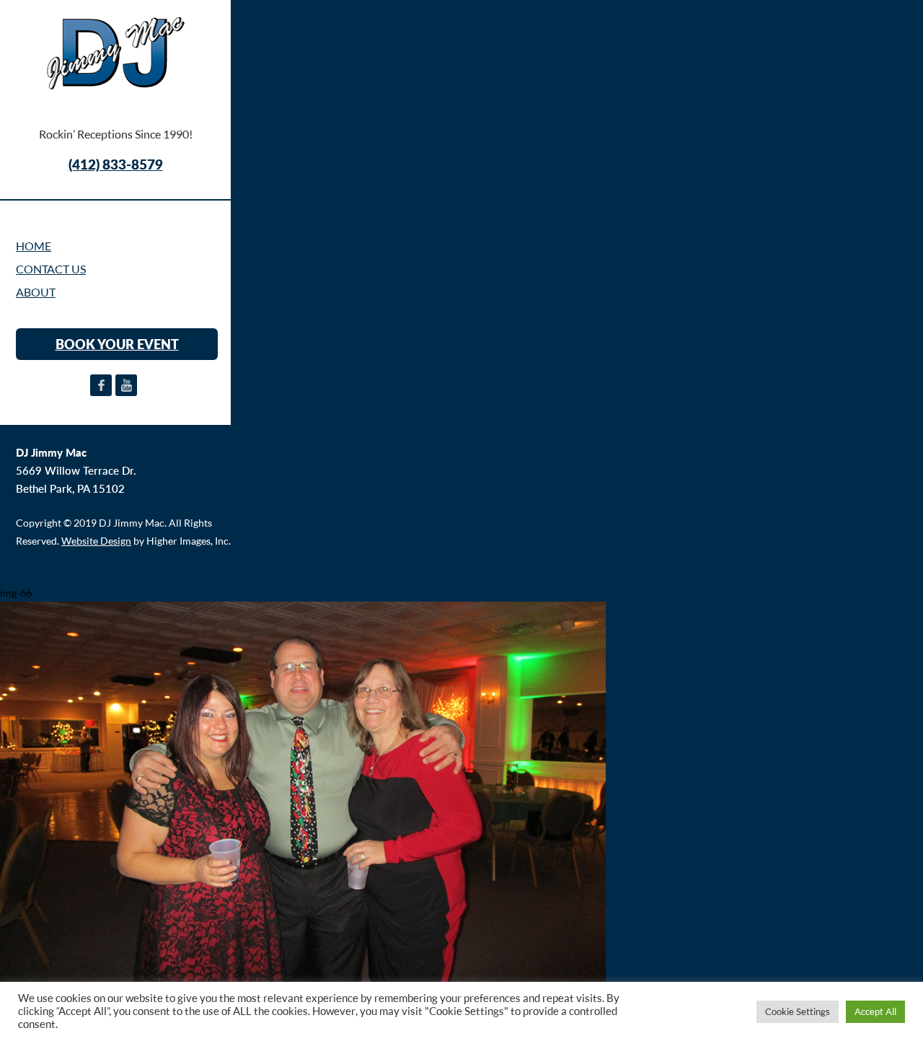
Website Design (96, 541)
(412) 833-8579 (116, 164)
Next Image (25, 575)
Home (33, 246)
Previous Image (34, 558)
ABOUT (36, 292)
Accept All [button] (875, 1011)
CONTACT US (51, 269)
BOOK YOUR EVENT (117, 344)
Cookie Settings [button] (797, 1011)
